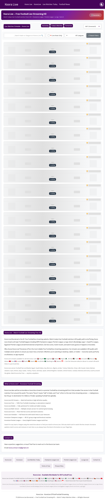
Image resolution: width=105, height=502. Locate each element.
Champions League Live (52, 459)
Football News (64, 4)
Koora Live (28, 4)
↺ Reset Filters (93, 35)
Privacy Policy (59, 466)
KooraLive (37, 4)
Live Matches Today (50, 4)
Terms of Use (46, 466)
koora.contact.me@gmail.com (19, 447)
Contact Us (96, 459)
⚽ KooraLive (95, 15)
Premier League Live (70, 459)
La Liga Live (84, 459)
